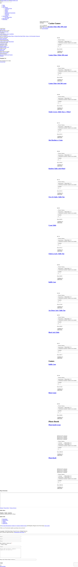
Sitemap (1, 507)
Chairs (4, 49)
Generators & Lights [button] (4, 42)
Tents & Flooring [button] (3, 53)
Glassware (38, 36)
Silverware (2, 50)
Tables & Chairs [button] (3, 48)
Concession (4, 38)
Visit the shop (2, 61)
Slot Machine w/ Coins (56, 140)
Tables (1, 49)
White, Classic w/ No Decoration (29, 36)
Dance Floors (2, 52)
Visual (4, 29)
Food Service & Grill (4, 39)
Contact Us (4, 522)
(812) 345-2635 (45, 28)
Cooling (4, 46)
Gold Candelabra (3, 33)
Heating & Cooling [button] (3, 44)
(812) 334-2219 (46, 27)
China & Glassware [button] (4, 35)
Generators (2, 43)
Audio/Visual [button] (2, 28)
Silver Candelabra (10, 33)
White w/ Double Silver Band (17, 36)
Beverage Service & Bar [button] (4, 30)
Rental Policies (5, 520)
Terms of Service (13, 507)
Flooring (11, 54)
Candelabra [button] (2, 32)
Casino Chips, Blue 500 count (58, 26)
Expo (1, 38)
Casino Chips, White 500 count (58, 55)
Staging (6, 52)
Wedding (1, 55)
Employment (4, 523)
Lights (5, 43)
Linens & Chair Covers (4, 47)
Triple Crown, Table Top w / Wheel (60, 112)
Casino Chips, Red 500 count (57, 83)
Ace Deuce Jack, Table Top (57, 310)
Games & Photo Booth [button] (4, 40)
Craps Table (52, 225)
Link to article (47, 525)
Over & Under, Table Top (57, 197)
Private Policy (6, 507)
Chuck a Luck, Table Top (56, 253)
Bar (7, 31)
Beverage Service (3, 31)
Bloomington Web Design (19, 532)
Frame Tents (6, 54)
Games (7, 41)
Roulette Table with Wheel (57, 168)
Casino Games (3, 41)
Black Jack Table (54, 332)
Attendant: (60, 442)
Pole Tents (2, 54)
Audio (1, 29)
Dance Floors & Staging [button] (4, 51)
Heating (1, 46)
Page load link (2, 566)
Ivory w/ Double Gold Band (5, 36)
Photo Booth (52, 458)
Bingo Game (52, 393)
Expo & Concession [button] (4, 37)
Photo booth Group (55, 425)
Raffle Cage (52, 282)
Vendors (4, 521)
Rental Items (4, 519)
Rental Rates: (60, 41)
